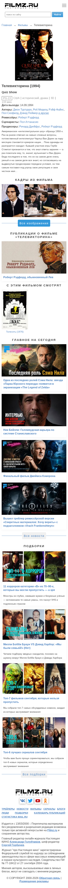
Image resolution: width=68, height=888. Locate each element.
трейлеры (8, 809)
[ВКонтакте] (23, 801)
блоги (61, 809)
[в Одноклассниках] (45, 801)
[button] (62, 200)
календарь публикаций (49, 813)
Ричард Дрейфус (29, 126)
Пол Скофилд (10, 113)
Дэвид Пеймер (29, 113)
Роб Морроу (40, 109)
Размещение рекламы (34, 881)
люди (5, 813)
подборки (21, 813)
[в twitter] (30, 801)
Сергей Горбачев (13, 845)
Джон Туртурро (22, 109)
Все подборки (34, 774)
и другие (43, 113)
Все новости (34, 536)
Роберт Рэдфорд (28, 117)
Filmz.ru (52, 830)
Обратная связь (49, 878)
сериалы (49, 809)
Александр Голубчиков (25, 841)
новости (22, 809)
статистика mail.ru (15, 817)
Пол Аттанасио (29, 122)
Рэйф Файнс (56, 109)
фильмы (35, 809)
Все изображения (34, 223)
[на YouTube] (38, 801)
